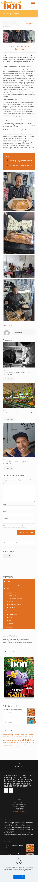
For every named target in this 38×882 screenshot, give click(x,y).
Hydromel (20, 736)
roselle (17, 742)
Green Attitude (13, 592)
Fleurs (14, 736)
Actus (7, 588)
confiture (26, 734)
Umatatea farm (7, 746)
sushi (30, 742)
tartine (7, 744)
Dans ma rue (9, 627)
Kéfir (7, 738)
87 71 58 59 (20, 810)
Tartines (11, 744)
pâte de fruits (13, 742)
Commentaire (7, 484)
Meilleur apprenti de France (25, 738)
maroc (17, 738)
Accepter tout (19, 877)
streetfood (26, 742)
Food (17, 736)
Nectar (7, 740)
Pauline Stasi (18, 332)
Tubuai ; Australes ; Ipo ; (21, 744)
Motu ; (4, 740)
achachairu (5, 734)
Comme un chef (13, 614)
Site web (5, 518)
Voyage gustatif (13, 607)
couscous (31, 734)
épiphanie (19, 746)
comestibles (21, 734)
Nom (4, 504)
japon (24, 736)
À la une (8, 581)
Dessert (11, 623)
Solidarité (22, 742)
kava (27, 736)
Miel (32, 738)
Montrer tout (30, 23)
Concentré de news (14, 595)
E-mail (5, 511)
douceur (5, 736)
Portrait (8, 742)
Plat (10, 620)
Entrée (10, 617)
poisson (26, 739)
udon (28, 744)
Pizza (20, 740)
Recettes (8, 611)
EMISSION (9, 736)
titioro (14, 744)
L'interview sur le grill (14, 585)
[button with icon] (5, 556)
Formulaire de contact (20, 811)
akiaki (9, 734)
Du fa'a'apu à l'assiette (15, 604)
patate (13, 740)
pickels (17, 740)
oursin (10, 740)
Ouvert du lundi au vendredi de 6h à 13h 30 (21, 165)
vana (14, 746)
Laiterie (10, 738)
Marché (13, 738)
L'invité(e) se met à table (15, 598)
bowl (12, 734)
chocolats (17, 734)
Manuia (11, 601)
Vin (16, 746)
